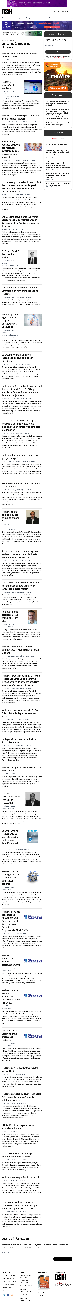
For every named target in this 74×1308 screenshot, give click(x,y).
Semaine (54, 138)
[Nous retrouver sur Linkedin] (4, 1295)
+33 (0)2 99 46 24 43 (27, 1285)
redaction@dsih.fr (26, 1300)
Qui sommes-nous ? (9, 1275)
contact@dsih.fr (25, 1294)
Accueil (4, 40)
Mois (62, 138)
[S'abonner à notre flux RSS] (12, 1295)
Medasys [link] (12, 40)
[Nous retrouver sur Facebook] (8, 1295)
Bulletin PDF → (43, 1292)
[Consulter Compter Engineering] (37, 3)
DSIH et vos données (10, 1281)
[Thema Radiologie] (63, 1284)
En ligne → (42, 1295)
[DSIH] (63, 1277)
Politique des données (59, 57)
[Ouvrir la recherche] (55, 11)
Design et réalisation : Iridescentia (10, 1286)
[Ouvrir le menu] (70, 12)
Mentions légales (8, 1278)
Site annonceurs (25, 1292)
